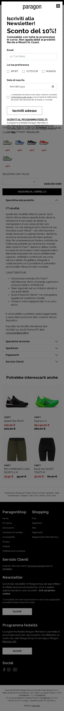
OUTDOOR (32, 71)
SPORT (14, 71)
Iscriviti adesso (24, 111)
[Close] (58, 6)
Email (10, 50)
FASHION (51, 71)
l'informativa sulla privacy (22, 97)
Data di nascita (15, 80)
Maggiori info (33, 132)
